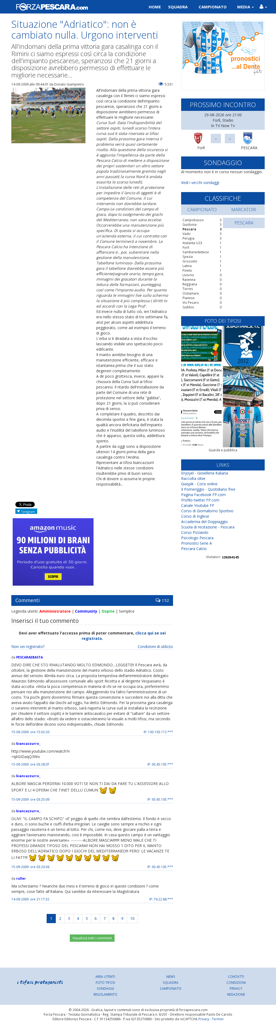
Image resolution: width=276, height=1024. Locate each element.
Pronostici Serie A (196, 543)
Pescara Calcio (194, 548)
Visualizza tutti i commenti (92, 938)
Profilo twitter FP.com (200, 500)
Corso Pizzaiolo (194, 532)
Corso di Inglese (195, 516)
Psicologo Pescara (197, 537)
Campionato (213, 6)
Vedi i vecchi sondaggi (200, 182)
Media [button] (244, 6)
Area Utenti (105, 976)
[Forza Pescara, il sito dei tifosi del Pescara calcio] (72, 7)
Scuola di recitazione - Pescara (207, 527)
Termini (217, 1019)
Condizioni (236, 982)
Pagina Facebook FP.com (203, 494)
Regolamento (105, 994)
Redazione (236, 994)
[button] (263, 7)
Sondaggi (105, 988)
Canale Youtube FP (197, 505)
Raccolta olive (193, 478)
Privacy (236, 988)
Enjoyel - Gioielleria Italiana (204, 473)
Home (155, 6)
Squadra (178, 6)
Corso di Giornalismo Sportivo (207, 510)
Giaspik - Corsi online (199, 483)
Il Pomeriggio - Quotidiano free (208, 489)
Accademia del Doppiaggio (204, 521)
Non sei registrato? (27, 646)
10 (132, 918)
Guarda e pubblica (223, 450)
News (170, 976)
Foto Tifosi (105, 982)
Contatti (236, 976)
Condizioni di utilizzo (155, 646)
